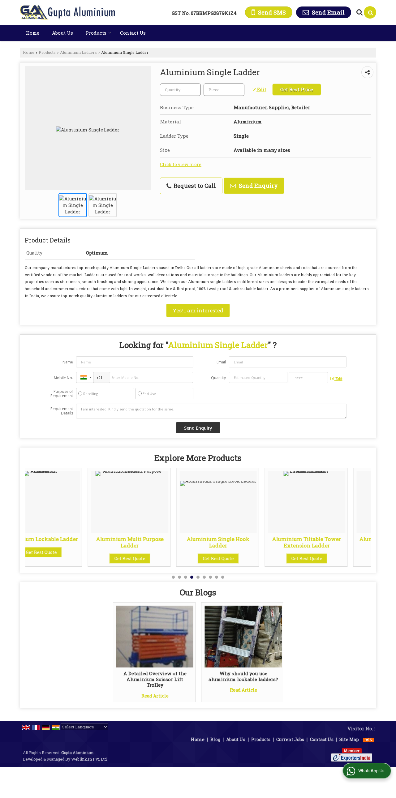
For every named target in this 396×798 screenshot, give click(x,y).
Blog (215, 739)
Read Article (155, 696)
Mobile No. (63, 377)
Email (221, 362)
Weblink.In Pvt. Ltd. (89, 759)
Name (67, 362)
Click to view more (180, 164)
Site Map (349, 739)
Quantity (218, 377)
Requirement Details (61, 411)
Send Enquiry (257, 185)
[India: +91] (84, 377)
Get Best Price (296, 89)
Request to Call (194, 185)
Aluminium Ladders (78, 52)
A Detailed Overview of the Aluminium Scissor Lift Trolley (155, 679)
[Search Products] (359, 12)
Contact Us (133, 33)
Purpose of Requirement (61, 393)
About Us (62, 33)
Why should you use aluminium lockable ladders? (243, 676)
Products (96, 33)
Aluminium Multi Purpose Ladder (67, 542)
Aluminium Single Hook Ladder (155, 542)
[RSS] (368, 739)
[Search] (370, 12)
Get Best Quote (67, 558)
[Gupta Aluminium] (68, 12)
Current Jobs (290, 739)
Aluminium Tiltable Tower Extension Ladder (244, 542)
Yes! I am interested (198, 310)
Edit (261, 89)
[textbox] (224, 90)
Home (32, 33)
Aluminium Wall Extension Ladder (333, 542)
